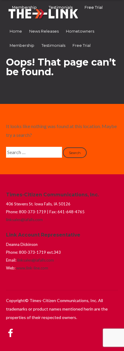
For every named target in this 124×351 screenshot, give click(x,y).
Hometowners (80, 31)
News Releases (44, 31)
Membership (22, 45)
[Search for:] (34, 152)
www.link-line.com (32, 268)
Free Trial (82, 45)
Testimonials (53, 45)
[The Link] (43, 19)
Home (16, 31)
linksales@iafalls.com (24, 219)
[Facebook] (10, 328)
